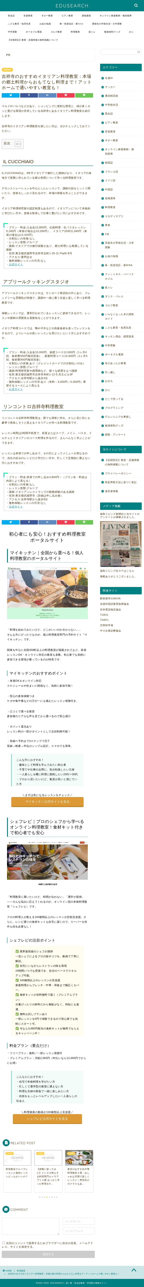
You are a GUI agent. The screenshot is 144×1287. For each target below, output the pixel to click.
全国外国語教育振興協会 (114, 604)
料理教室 (75, 31)
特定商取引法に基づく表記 (121, 482)
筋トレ (92, 31)
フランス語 (111, 171)
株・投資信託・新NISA (71, 23)
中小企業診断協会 (110, 630)
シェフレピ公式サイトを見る (47, 1118)
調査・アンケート (115, 434)
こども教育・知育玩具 (19, 23)
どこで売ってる (114, 399)
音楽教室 (28, 15)
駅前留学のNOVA (110, 598)
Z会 (107, 234)
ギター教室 (47, 15)
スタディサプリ (114, 216)
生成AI (109, 78)
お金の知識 (45, 23)
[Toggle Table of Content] (16, 144)
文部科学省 (106, 625)
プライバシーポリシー (118, 473)
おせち (109, 381)
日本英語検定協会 (110, 609)
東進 (107, 225)
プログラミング (114, 408)
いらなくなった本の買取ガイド (119, 316)
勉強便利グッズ (112, 31)
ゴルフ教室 (56, 31)
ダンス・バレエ (114, 296)
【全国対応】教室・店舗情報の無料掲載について (33, 40)
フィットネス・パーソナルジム (119, 276)
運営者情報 (111, 491)
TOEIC (104, 615)
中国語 (109, 189)
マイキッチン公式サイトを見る (47, 801)
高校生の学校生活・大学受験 (107, 23)
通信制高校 (111, 96)
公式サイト (16, 264)
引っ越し (110, 372)
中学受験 (12, 31)
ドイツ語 (110, 180)
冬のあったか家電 (115, 363)
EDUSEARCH (72, 6)
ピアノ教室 (67, 15)
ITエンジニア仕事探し (118, 417)
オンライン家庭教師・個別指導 (116, 15)
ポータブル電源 (34, 31)
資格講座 (86, 15)
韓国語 (109, 162)
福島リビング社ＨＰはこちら (117, 571)
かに (131, 31)
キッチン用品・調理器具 (119, 336)
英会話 (11, 15)
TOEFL (104, 620)
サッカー (110, 87)
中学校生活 (111, 105)
